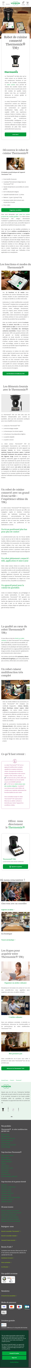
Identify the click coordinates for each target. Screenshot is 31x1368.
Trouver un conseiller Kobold (9, 1217)
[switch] (10, 1281)
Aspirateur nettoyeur (7, 1199)
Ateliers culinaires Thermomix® (10, 1210)
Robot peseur (5, 1170)
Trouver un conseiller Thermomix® (11, 1213)
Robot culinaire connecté (8, 1145)
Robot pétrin (5, 1172)
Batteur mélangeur (6, 1161)
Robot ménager (5, 1147)
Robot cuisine (5, 1134)
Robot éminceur (6, 1174)
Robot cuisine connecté (8, 1138)
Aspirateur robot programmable (10, 1197)
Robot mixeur (5, 1166)
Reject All (14, 1357)
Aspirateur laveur (6, 1189)
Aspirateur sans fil (6, 1201)
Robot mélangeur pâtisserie (9, 1176)
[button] (15, 403)
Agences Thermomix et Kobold (10, 1219)
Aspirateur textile (6, 1191)
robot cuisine (11, 84)
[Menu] (14, 1277)
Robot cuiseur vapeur (7, 1155)
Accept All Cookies (14, 1353)
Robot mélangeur (6, 1159)
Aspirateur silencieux (7, 1193)
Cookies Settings (14, 1362)
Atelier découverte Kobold (8, 1215)
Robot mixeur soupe (7, 1168)
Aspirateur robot (6, 1195)
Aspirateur (4, 1185)
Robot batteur (5, 1157)
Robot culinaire (5, 1142)
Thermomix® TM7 (9, 859)
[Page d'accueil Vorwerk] (15, 3)
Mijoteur (3, 1164)
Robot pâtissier (5, 1136)
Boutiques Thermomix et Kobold (10, 1221)
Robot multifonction (7, 1140)
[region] (14, 1348)
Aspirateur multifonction (8, 1187)
